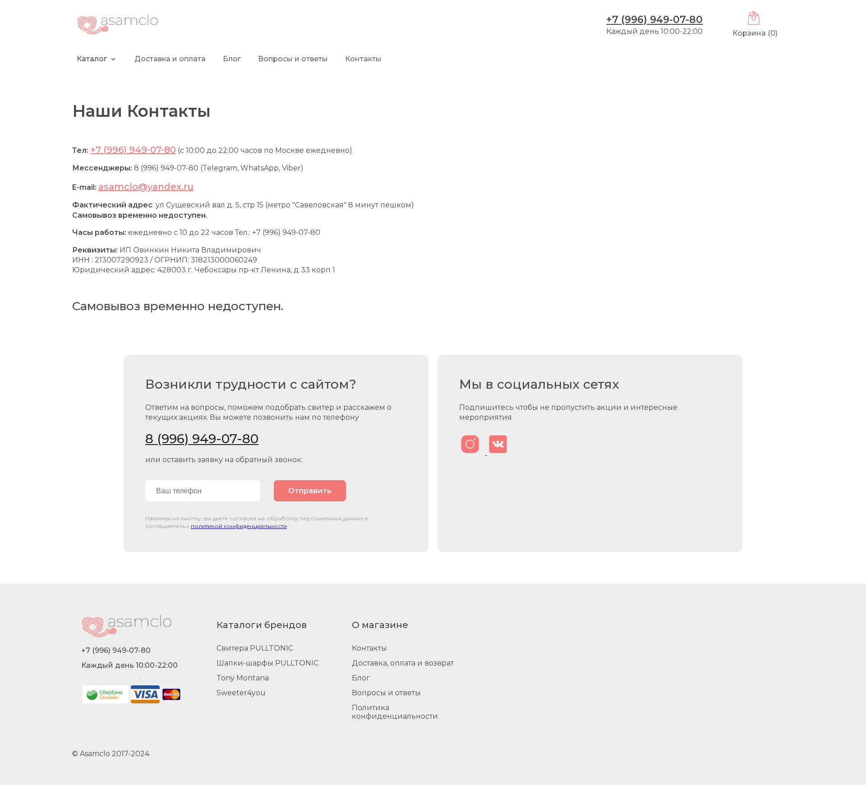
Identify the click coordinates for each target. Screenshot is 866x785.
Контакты (363, 59)
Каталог (92, 59)
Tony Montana (242, 678)
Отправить (310, 491)
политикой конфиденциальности (239, 526)
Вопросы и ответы (386, 693)
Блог (232, 59)
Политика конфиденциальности (395, 712)
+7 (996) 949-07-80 (654, 20)
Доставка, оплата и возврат (403, 663)
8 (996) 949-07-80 (201, 438)
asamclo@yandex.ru (145, 186)
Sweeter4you (241, 693)
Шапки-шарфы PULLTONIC (267, 663)
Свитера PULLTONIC (254, 648)
